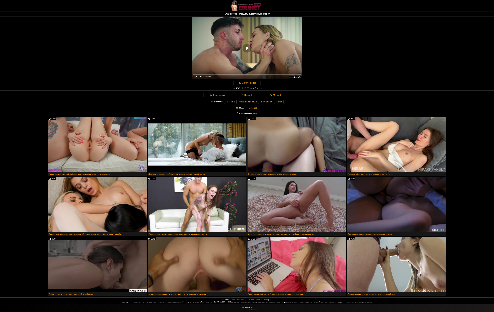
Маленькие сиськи (248, 102)
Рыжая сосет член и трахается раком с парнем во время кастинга (177, 234)
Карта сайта (247, 307)
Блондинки (266, 102)
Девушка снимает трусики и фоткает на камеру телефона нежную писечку (281, 234)
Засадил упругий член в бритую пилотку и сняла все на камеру (276, 294)
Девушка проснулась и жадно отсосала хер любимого (372, 294)
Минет (279, 102)
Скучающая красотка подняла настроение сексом (370, 234)
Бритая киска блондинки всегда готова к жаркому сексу (272, 174)
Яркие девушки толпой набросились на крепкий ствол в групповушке (79, 174)
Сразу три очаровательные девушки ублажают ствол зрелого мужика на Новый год (86, 234)
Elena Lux (253, 108)
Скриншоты (219, 95)
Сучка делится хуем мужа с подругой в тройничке (71, 294)
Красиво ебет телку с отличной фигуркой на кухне (370, 174)
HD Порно (230, 102)
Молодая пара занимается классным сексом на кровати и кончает (177, 294)
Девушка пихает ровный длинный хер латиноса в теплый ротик (176, 174)
